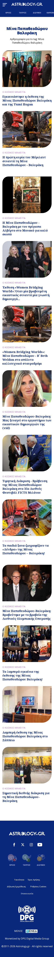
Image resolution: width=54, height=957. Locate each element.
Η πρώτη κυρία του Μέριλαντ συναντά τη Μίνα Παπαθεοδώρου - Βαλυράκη (24, 161)
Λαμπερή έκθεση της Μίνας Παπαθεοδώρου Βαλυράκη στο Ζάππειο (25, 736)
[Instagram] (31, 845)
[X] (22, 845)
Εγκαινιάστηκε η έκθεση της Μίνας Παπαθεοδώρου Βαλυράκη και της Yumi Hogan (27, 100)
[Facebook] (14, 845)
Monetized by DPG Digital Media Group (27, 938)
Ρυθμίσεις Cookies (38, 886)
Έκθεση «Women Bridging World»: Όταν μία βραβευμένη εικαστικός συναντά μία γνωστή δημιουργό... (26, 293)
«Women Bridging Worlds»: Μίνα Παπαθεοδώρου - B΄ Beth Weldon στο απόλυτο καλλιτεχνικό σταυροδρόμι (25, 357)
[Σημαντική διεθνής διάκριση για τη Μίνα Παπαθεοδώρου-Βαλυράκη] (27, 765)
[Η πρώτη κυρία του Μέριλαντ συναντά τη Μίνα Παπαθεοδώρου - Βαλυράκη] (27, 129)
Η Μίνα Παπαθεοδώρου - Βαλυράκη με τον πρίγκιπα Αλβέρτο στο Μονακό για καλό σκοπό (25, 228)
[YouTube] (39, 845)
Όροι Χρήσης (34, 879)
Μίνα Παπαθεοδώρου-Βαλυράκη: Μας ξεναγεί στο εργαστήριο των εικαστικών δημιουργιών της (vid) (26, 422)
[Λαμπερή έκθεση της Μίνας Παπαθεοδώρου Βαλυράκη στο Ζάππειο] (27, 704)
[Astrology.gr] (27, 5)
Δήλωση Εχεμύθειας (16, 886)
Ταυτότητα (19, 879)
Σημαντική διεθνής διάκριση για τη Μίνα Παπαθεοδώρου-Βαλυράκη (26, 797)
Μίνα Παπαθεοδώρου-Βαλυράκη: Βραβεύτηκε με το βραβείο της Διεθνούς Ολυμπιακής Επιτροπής (26, 615)
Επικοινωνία (27, 893)
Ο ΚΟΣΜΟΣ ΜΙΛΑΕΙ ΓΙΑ (13, 92)
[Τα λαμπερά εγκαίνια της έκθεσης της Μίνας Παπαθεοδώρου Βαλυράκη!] (27, 643)
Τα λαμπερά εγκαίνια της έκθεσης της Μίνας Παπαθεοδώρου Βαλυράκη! (22, 675)
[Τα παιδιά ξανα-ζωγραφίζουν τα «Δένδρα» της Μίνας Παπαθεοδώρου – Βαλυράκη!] (27, 517)
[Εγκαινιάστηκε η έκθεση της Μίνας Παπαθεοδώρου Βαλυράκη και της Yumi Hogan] (27, 68)
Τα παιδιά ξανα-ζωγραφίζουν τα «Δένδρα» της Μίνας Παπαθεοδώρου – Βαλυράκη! (25, 549)
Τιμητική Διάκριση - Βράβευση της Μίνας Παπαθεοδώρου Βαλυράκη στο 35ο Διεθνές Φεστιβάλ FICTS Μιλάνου (24, 487)
